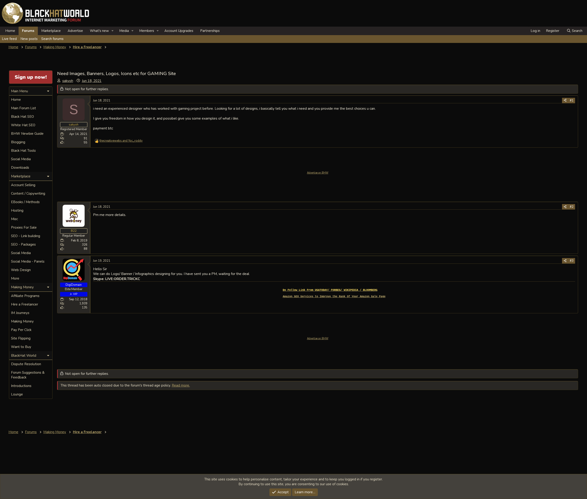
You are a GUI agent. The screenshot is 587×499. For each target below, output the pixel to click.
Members (146, 30)
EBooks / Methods (25, 202)
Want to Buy (21, 347)
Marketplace (51, 30)
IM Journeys (20, 313)
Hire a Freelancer (24, 304)
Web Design (21, 270)
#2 (571, 207)
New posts (29, 38)
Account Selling (23, 185)
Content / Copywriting (28, 193)
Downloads (20, 167)
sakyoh (67, 80)
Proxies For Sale (24, 227)
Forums (28, 30)
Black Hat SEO (22, 116)
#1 (571, 100)
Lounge (17, 394)
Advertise (75, 30)
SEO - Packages (23, 244)
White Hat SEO (23, 125)
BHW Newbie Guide (27, 133)
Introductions (21, 386)
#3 (571, 261)
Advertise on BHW (317, 172)
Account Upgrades (178, 30)
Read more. (181, 385)
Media (124, 30)
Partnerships (210, 30)
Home (10, 30)
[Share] (565, 100)
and (121, 141)
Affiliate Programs (25, 296)
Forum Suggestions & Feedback (27, 375)
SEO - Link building (25, 236)
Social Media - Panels (27, 261)
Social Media (21, 159)
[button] (112, 31)
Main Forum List (23, 108)
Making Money (22, 321)
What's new (99, 30)
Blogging (18, 142)
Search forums (52, 38)
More (15, 278)
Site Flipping (20, 338)
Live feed (9, 38)
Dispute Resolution (26, 364)
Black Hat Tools (23, 150)
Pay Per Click (21, 330)
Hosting (17, 210)
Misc (14, 219)
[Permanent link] (379, 290)
